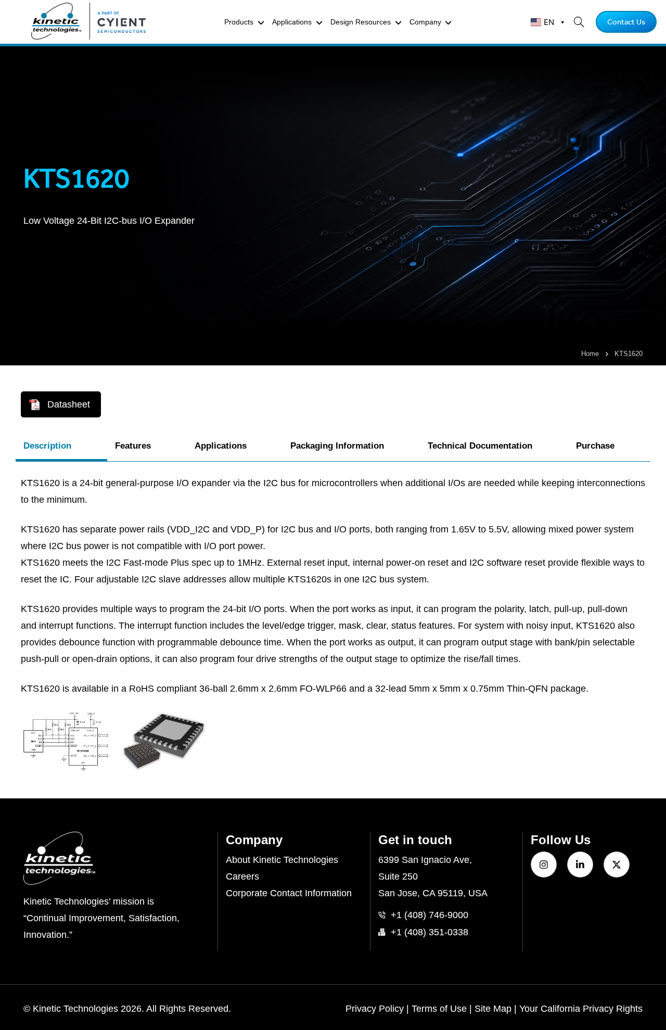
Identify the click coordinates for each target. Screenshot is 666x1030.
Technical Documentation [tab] (480, 446)
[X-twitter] (617, 864)
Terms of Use (439, 1008)
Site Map (493, 1008)
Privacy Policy (374, 1008)
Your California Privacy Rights (581, 1008)
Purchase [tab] (595, 446)
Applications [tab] (221, 446)
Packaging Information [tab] (337, 446)
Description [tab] (47, 446)
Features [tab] (133, 446)
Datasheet (68, 404)
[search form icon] (576, 22)
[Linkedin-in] (580, 864)
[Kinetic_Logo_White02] (116, 858)
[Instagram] (544, 864)
